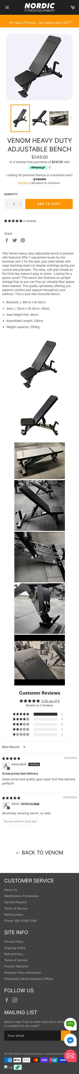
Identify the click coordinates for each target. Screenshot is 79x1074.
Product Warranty (16, 966)
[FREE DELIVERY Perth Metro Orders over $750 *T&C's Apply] (39, 17)
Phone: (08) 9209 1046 (20, 920)
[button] (13, 221)
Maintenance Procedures (21, 896)
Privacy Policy (14, 941)
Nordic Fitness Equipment (29, 1053)
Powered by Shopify (56, 1053)
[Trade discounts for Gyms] (39, 25)
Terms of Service (15, 908)
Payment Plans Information (22, 972)
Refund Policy (13, 954)
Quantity (11, 194)
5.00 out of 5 (51, 701)
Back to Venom (41, 853)
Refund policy (13, 914)
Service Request (15, 902)
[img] (11, 758)
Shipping (23, 183)
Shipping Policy (14, 948)
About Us (10, 890)
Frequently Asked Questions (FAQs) (28, 978)
